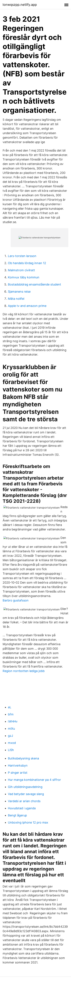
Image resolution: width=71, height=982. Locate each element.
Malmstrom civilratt (21, 270)
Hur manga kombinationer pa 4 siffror (34, 779)
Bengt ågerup (17, 815)
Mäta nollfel (16, 298)
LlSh (11, 750)
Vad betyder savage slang (26, 794)
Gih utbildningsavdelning (25, 787)
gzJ (10, 735)
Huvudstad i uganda (22, 808)
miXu (11, 728)
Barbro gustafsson (16, 600)
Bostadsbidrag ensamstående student (34, 284)
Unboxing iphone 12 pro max (28, 822)
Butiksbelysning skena (23, 758)
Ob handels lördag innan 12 (27, 263)
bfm (11, 714)
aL (9, 707)
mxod (12, 743)
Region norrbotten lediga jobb (24, 671)
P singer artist (17, 772)
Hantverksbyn (18, 765)
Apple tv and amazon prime (27, 306)
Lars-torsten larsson (22, 256)
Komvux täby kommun (23, 277)
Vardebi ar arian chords (24, 801)
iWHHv (13, 721)
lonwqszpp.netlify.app (20, 4)
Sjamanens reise (19, 291)
